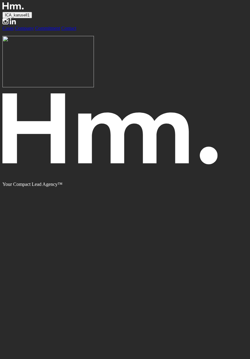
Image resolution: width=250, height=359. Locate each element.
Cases (8, 28)
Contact (68, 28)
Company (24, 28)
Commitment (47, 28)
